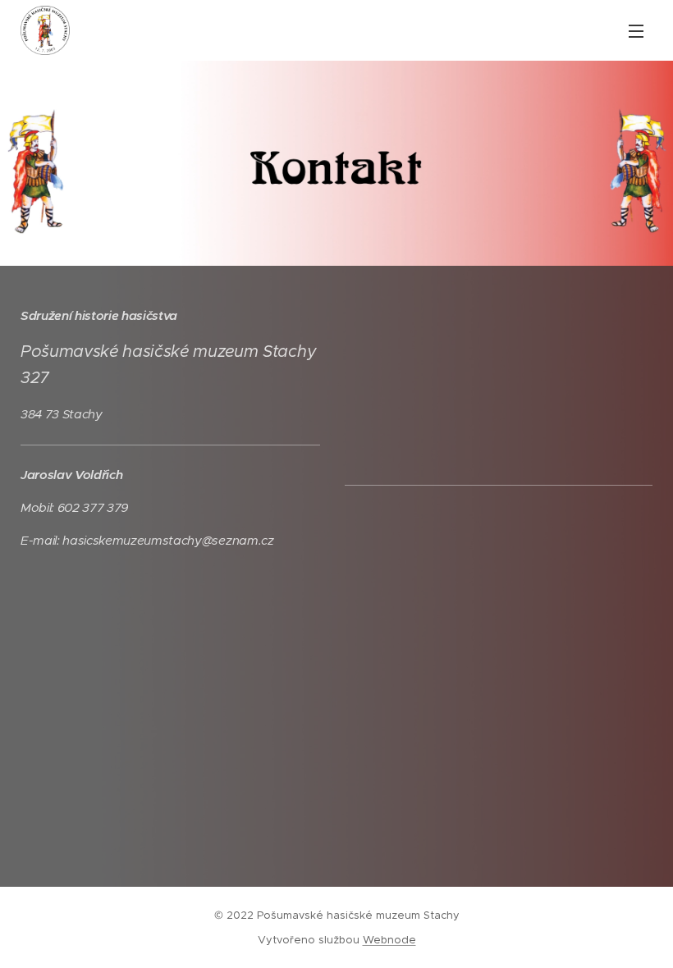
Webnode (389, 940)
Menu (636, 30)
